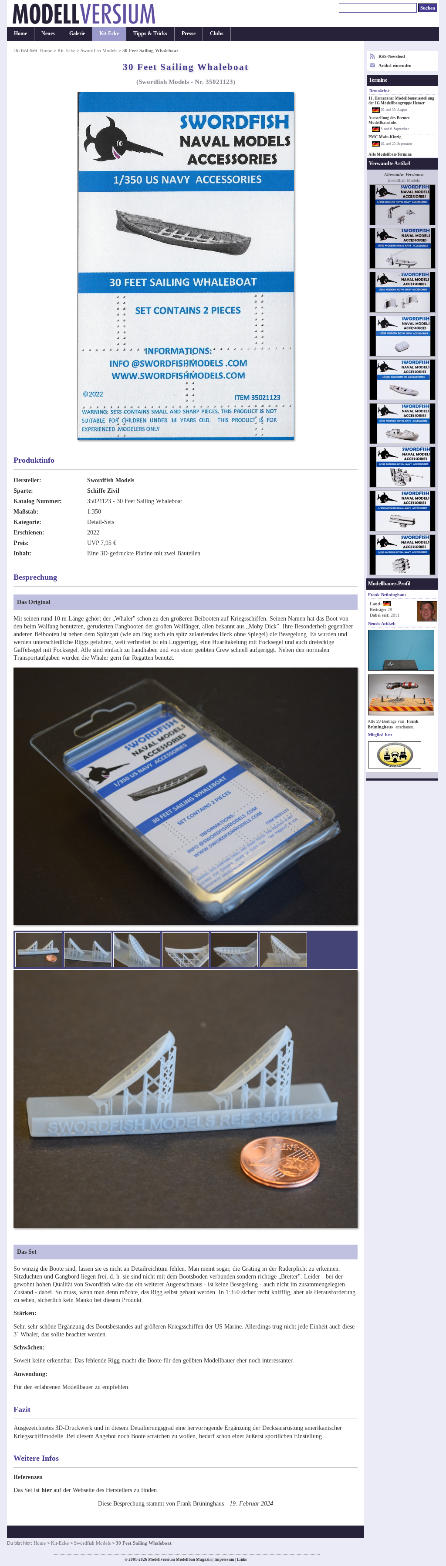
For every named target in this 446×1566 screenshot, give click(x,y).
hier (46, 1490)
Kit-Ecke (109, 33)
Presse (189, 33)
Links (242, 1559)
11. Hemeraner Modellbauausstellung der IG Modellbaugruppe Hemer (401, 100)
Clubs (216, 33)
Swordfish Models (99, 50)
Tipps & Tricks (150, 33)
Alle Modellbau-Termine (390, 154)
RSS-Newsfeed (391, 56)
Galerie (77, 33)
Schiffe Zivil (103, 490)
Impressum (224, 1559)
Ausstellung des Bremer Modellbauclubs (389, 120)
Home (20, 33)
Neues (48, 33)
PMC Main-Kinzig (385, 137)
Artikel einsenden (395, 65)
